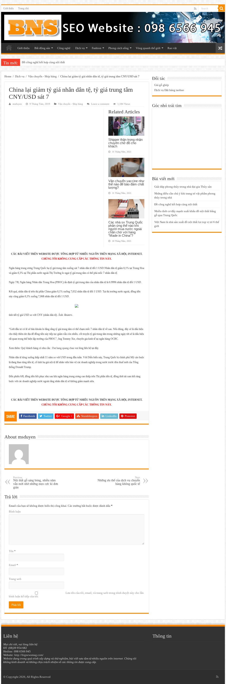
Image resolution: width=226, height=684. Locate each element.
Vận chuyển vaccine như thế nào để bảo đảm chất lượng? (126, 184)
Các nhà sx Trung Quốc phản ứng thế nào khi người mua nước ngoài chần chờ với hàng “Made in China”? (125, 228)
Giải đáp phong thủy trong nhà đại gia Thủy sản (183, 186)
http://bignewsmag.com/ (28, 655)
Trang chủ (23, 8)
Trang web (15, 579)
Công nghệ (63, 48)
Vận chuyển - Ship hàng (42, 76)
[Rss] (195, 8)
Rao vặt (172, 48)
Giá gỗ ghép (161, 85)
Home (7, 76)
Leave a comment (100, 104)
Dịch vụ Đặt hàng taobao (169, 90)
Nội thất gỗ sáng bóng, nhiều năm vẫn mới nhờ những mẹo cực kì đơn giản (35, 482)
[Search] (221, 8)
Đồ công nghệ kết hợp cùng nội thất (43, 62)
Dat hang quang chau (63, 348)
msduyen (17, 104)
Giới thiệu (8, 8)
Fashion (96, 48)
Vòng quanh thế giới (148, 48)
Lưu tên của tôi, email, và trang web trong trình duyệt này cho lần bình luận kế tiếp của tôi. (76, 594)
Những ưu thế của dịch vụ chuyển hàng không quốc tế (119, 481)
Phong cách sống (118, 48)
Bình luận (15, 511)
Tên (12, 551)
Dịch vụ (80, 48)
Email (13, 565)
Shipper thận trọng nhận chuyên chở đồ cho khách (125, 143)
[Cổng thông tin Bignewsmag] (113, 27)
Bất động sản (42, 48)
